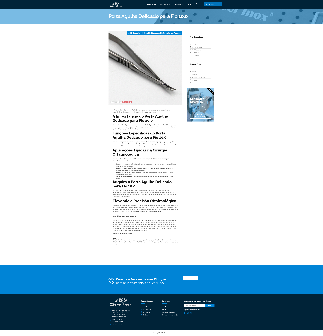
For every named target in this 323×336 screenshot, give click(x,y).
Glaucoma (127, 172)
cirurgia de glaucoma (132, 240)
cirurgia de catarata (119, 240)
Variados (177, 33)
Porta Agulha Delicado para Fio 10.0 (130, 242)
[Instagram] (191, 313)
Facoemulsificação (130, 168)
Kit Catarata (135, 33)
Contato (189, 4)
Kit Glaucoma (153, 33)
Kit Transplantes (167, 33)
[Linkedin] (188, 313)
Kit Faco (144, 33)
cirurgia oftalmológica (147, 240)
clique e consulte (200, 115)
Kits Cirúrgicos (165, 4)
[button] (123, 102)
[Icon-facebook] (184, 313)
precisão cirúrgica (148, 242)
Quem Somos (151, 4)
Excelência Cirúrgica (161, 240)
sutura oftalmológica (161, 242)
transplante (150, 176)
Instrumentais (178, 4)
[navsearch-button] (196, 4)
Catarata (126, 164)
